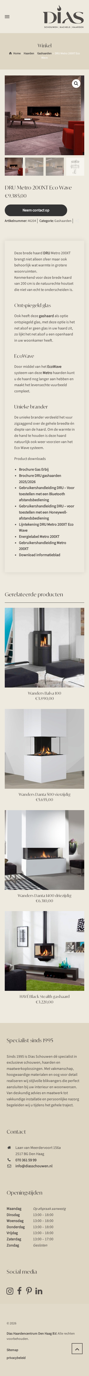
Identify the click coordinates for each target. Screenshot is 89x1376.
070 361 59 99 (26, 1160)
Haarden (29, 53)
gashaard (46, 316)
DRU (46, 253)
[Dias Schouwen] (63, 17)
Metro (47, 372)
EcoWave (54, 366)
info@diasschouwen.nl (33, 1166)
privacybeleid (16, 1358)
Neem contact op (36, 210)
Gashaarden (44, 53)
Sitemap (12, 1350)
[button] (76, 83)
